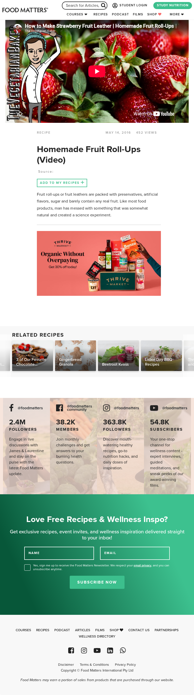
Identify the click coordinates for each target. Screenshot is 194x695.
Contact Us (139, 630)
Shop (152, 14)
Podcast (120, 14)
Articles (82, 630)
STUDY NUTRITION (172, 5)
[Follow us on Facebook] (71, 650)
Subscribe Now (97, 582)
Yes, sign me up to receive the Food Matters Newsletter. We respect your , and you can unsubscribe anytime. (101, 567)
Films (138, 14)
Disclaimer (66, 665)
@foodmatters (30, 408)
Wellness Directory (97, 636)
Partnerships (167, 630)
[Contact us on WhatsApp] (123, 650)
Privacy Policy (125, 665)
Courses (75, 14)
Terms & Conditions (94, 665)
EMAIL (110, 553)
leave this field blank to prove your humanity (20, 500)
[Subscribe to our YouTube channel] (97, 650)
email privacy (142, 565)
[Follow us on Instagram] (84, 650)
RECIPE (44, 133)
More (175, 14)
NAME (34, 553)
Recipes (100, 14)
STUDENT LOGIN (132, 5)
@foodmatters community (79, 408)
